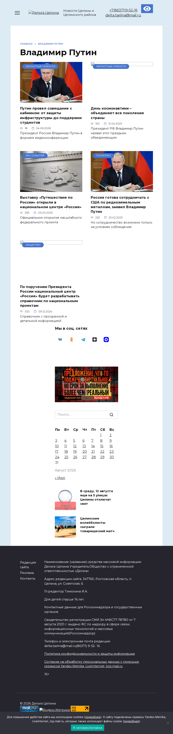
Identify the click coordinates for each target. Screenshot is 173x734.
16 (111, 446)
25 (66, 457)
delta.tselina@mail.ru (123, 15)
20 (84, 452)
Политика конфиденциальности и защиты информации (89, 654)
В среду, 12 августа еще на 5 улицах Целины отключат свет (96, 497)
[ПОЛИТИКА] (122, 189)
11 (65, 446)
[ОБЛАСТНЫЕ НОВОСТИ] (51, 100)
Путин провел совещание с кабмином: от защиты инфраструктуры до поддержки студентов (51, 115)
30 (111, 457)
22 (102, 452)
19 (75, 452)
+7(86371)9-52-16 (123, 10)
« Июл (60, 478)
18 (66, 452)
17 (56, 452)
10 (57, 446)
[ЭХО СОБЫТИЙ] (51, 189)
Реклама (27, 573)
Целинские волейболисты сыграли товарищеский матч (97, 525)
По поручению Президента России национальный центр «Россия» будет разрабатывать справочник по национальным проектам (50, 296)
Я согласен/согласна (87, 727)
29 (102, 457)
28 (93, 457)
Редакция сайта (28, 565)
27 (84, 457)
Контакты (27, 578)
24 (57, 457)
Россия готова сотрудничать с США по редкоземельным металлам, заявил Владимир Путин (120, 205)
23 (111, 452)
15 (101, 446)
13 (84, 446)
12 (75, 446)
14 (93, 446)
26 (75, 457)
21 (93, 452)
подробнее (92, 717)
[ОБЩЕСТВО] (51, 278)
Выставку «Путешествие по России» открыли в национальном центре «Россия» (50, 202)
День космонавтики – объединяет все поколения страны (117, 113)
